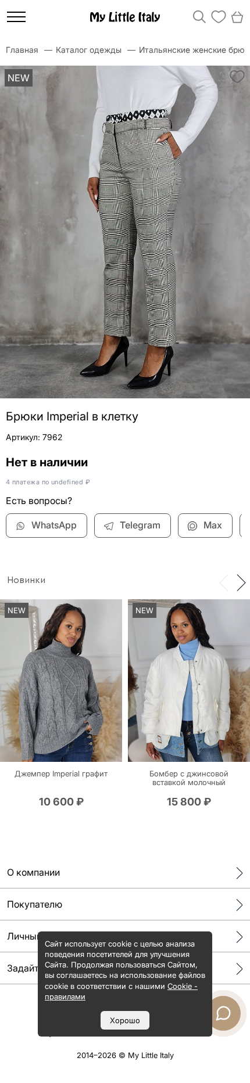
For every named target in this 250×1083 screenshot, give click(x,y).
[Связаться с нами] (223, 1013)
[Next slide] (241, 582)
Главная (22, 50)
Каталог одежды (89, 50)
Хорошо (125, 1020)
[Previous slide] (224, 582)
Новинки (26, 580)
